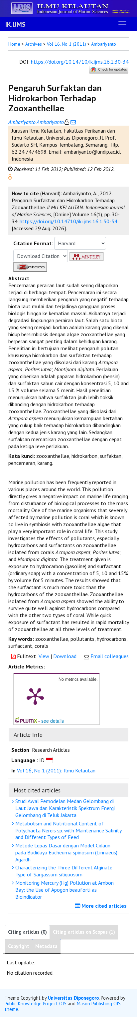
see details (52, 720)
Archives (33, 44)
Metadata (46, 946)
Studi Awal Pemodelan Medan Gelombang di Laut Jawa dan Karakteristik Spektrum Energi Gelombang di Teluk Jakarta (64, 808)
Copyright (18, 946)
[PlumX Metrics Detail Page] (35, 696)
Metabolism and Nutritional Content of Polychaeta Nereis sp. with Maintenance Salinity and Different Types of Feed (68, 830)
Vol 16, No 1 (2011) (66, 44)
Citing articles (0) (27, 932)
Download (64, 656)
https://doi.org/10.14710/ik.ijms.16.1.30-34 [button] (68, 221)
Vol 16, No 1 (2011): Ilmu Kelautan (56, 770)
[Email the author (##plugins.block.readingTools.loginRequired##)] (72, 122)
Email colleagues (109, 656)
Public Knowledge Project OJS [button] (36, 1003)
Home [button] (14, 44)
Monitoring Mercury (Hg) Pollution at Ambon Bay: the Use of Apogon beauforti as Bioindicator (64, 889)
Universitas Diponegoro (73, 998)
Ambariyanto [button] (103, 44)
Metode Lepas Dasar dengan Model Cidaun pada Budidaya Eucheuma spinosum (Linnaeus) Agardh (65, 852)
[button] (10, 176)
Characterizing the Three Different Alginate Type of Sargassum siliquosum (63, 871)
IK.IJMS (15, 24)
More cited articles (103, 905)
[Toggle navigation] (122, 24)
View (44, 656)
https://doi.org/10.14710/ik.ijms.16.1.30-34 (80, 61)
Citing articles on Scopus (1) (84, 932)
